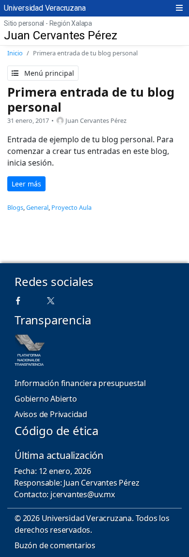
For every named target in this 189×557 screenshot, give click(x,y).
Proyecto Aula (71, 207)
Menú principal (48, 73)
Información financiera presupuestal (80, 383)
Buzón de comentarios (55, 545)
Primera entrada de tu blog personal (90, 99)
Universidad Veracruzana (44, 8)
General (37, 207)
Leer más (26, 183)
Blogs (15, 207)
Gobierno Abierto (46, 398)
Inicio (15, 53)
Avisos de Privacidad (51, 414)
